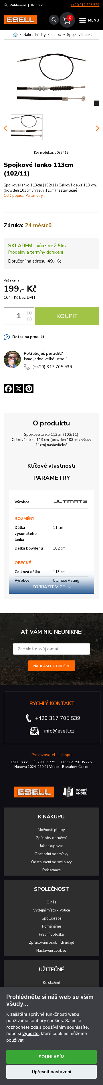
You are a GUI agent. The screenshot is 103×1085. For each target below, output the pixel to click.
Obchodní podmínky (51, 854)
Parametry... (35, 195)
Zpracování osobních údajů (51, 942)
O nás (51, 902)
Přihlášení (18, 5)
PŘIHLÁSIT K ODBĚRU (52, 665)
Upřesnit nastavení (51, 1071)
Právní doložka (51, 934)
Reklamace (51, 870)
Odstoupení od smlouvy (51, 862)
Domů (15, 34)
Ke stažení (51, 982)
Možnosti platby (51, 829)
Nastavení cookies (51, 950)
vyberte (30, 1033)
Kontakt (37, 5)
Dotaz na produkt (28, 337)
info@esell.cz (59, 730)
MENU (93, 20)
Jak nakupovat (51, 846)
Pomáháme (51, 926)
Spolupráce (51, 918)
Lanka (56, 34)
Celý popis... (14, 195)
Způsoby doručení (51, 838)
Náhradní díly (34, 34)
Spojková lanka (79, 34)
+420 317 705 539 (85, 5)
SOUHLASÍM (52, 1056)
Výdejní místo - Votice (51, 910)
